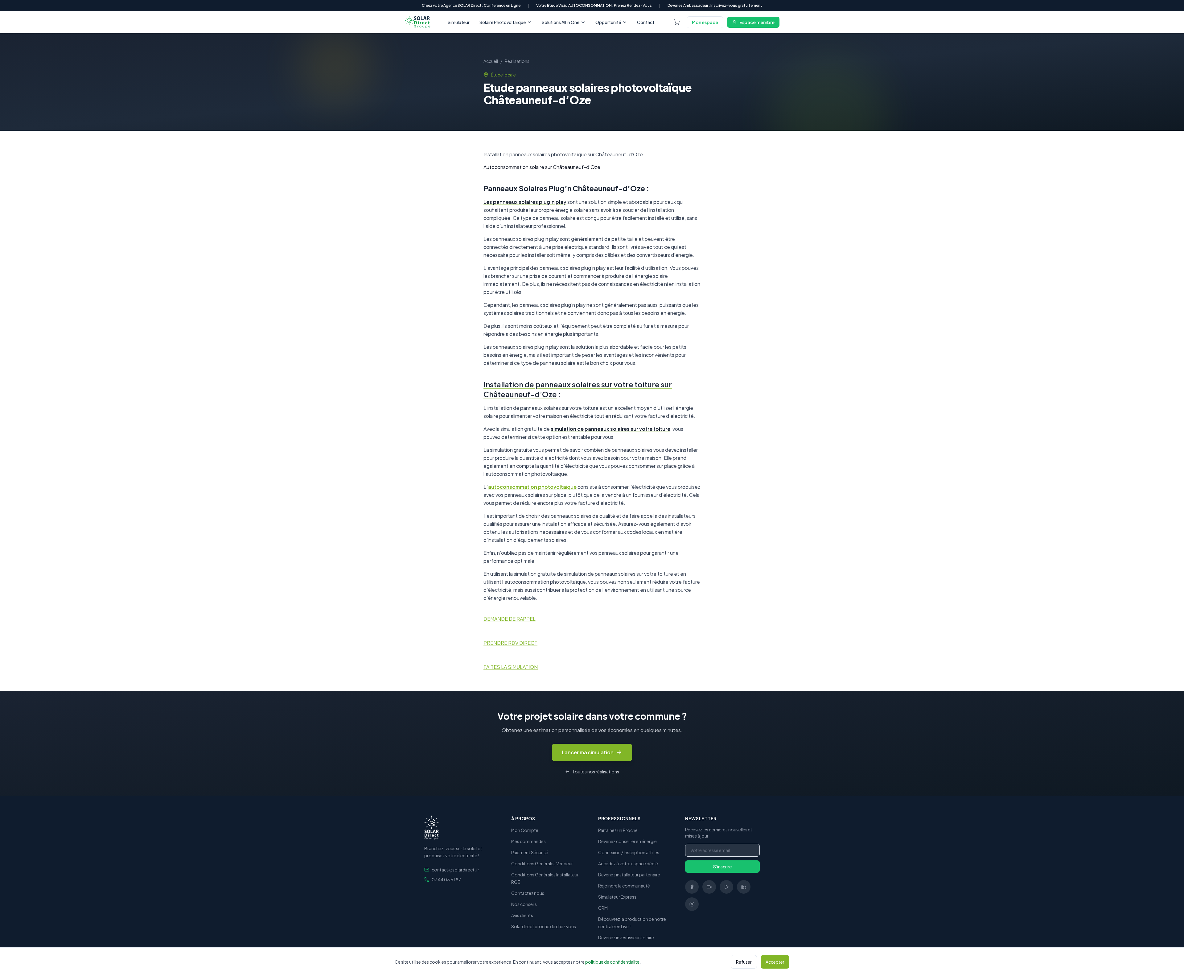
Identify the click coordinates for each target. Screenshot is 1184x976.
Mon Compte (524, 830)
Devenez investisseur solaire (626, 937)
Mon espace (705, 22)
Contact (645, 22)
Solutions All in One (560, 22)
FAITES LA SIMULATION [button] (510, 667)
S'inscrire (722, 866)
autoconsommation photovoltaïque (532, 487)
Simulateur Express (617, 897)
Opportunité (608, 22)
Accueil (490, 61)
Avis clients (522, 915)
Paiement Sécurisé (529, 852)
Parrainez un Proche (618, 830)
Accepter (775, 962)
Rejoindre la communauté (624, 885)
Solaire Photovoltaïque (502, 22)
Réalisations (517, 61)
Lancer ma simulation (588, 752)
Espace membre (757, 22)
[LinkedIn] (743, 887)
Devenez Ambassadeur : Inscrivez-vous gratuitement (715, 5)
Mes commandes (528, 841)
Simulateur (459, 22)
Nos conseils (524, 904)
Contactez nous (527, 893)
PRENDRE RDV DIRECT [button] (510, 643)
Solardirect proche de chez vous (543, 926)
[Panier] (677, 22)
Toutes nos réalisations (595, 771)
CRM (603, 908)
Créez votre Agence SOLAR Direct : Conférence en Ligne (471, 5)
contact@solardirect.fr (455, 869)
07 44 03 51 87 (446, 879)
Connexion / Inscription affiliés (628, 852)
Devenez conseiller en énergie (627, 841)
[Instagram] (692, 904)
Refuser (744, 962)
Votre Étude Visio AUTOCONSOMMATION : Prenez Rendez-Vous (594, 5)
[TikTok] (709, 887)
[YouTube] (726, 887)
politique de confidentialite (612, 962)
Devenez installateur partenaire (629, 874)
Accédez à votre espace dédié (628, 863)
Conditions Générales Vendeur (542, 863)
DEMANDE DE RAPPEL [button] (509, 619)
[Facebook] (692, 887)
